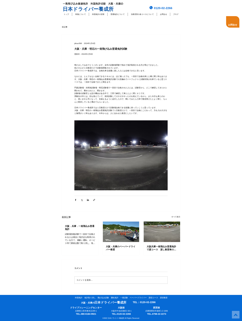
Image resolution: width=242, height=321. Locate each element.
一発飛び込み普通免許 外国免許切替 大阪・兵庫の (93, 3)
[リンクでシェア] (94, 200)
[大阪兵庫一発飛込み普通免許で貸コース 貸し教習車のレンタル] (162, 232)
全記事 (64, 27)
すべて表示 (175, 217)
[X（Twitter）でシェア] (82, 200)
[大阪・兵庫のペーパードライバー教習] (121, 232)
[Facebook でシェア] (75, 200)
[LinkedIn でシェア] (88, 200)
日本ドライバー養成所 (88, 9)
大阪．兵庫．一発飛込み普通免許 (79, 227)
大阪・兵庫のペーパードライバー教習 (120, 248)
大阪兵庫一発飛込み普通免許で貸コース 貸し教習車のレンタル (161, 248)
